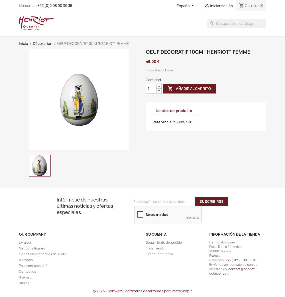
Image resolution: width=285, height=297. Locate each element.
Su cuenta (156, 234)
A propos (26, 260)
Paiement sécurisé (33, 266)
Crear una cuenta (159, 254)
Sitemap (25, 277)
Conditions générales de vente (42, 254)
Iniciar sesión (156, 248)
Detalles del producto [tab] (174, 110)
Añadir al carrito (189, 88)
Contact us (27, 271)
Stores (24, 283)
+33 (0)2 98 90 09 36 (54, 5)
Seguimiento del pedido (164, 242)
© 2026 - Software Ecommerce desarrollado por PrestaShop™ (142, 291)
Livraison (25, 242)
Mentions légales (32, 248)
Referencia (162, 122)
